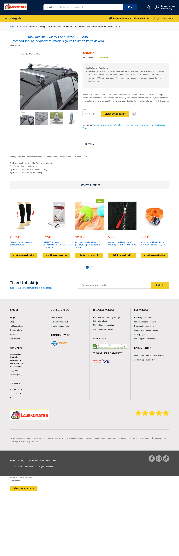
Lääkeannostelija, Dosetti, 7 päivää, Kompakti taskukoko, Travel (88, 245)
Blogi (156, 18)
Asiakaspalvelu (57, 317)
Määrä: (85, 110)
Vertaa (134, 113)
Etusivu (13, 26)
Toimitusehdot (16, 330)
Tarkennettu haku (49, 460)
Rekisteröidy (166, 8)
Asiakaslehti (15, 339)
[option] (49, 80)
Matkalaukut (145, 438)
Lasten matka (99, 438)
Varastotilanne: (89, 57)
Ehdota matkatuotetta (60, 326)
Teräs (85, 128)
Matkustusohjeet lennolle (145, 322)
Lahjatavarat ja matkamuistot (78, 438)
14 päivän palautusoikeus (145, 360)
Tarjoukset (35, 442)
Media (12, 334)
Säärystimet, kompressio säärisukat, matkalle (21, 243)
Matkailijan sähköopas (103, 329)
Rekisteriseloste (16, 326)
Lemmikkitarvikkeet (117, 438)
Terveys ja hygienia (19, 442)
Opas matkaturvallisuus (144, 326)
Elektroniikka (39, 438)
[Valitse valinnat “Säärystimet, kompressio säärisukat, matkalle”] (17, 231)
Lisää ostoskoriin (115, 113)
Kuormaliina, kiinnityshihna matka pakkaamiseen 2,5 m (153, 243)
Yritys (12, 317)
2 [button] (91, 267)
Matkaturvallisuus (55, 438)
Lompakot (133, 438)
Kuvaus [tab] (89, 144)
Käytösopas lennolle (143, 317)
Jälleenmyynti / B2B (60, 322)
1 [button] (87, 267)
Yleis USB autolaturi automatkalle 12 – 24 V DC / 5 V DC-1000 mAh (57, 245)
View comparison (23, 488)
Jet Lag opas (139, 334)
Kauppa (21, 26)
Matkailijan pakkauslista (103, 325)
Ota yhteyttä (167, 18)
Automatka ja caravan (102, 125)
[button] (50, 231)
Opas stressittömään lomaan (146, 330)
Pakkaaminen (160, 438)
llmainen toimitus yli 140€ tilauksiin (150, 355)
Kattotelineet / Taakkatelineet (125, 125)
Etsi (130, 7)
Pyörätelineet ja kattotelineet (152, 125)
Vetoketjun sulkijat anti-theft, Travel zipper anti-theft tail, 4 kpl (122, 243)
